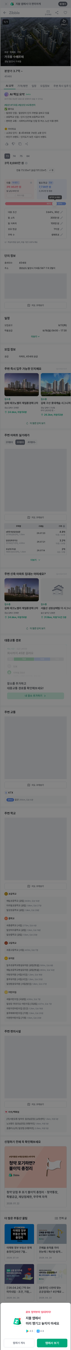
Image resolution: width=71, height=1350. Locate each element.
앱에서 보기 (52, 1343)
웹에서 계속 (19, 1343)
